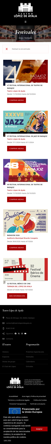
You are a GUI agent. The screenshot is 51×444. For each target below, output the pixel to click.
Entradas (29, 366)
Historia (5, 352)
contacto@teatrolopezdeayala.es (19, 323)
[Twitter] (19, 333)
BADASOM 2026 (13, 235)
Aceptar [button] (39, 429)
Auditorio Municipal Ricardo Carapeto (22, 238)
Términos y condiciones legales (19, 400)
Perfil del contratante (37, 404)
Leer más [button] (7, 440)
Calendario (30, 361)
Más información (17, 296)
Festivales (30, 357)
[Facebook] (15, 333)
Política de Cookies (40, 400)
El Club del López (9, 366)
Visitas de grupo (8, 361)
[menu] (25, 22)
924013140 (10, 328)
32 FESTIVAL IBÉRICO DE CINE (18, 283)
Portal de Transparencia (17, 404)
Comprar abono (16, 100)
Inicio (21, 38)
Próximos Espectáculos (35, 352)
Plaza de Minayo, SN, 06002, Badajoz (20, 318)
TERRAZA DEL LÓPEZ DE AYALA (19, 286)
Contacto (9, 339)
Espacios (5, 357)
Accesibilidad (13, 396)
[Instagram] (22, 333)
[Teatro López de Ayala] (26, 10)
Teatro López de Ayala (16, 91)
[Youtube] (25, 333)
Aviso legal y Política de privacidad (34, 396)
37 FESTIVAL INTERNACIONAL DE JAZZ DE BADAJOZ (27, 136)
